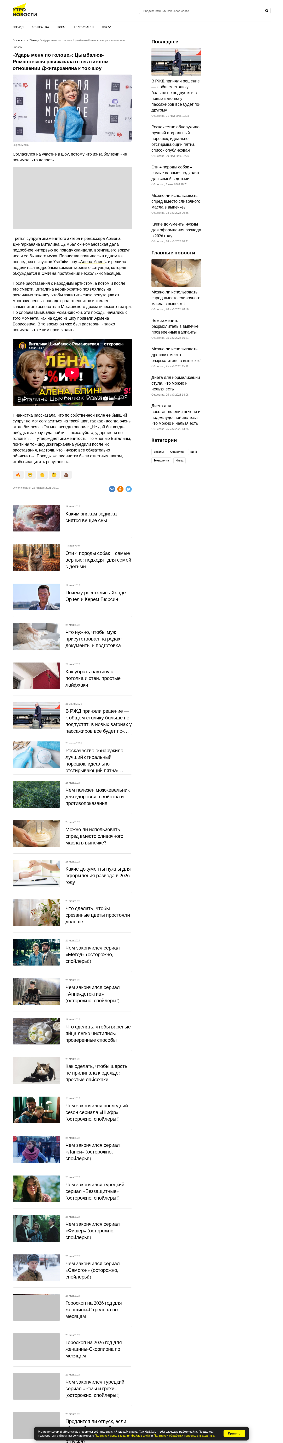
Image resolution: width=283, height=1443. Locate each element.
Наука (106, 26)
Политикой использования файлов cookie (122, 1435)
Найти (267, 11)
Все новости (20, 40)
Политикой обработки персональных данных (184, 1435)
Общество (40, 26)
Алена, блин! (92, 261)
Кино (61, 26)
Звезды (18, 26)
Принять (234, 1433)
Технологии (84, 26)
